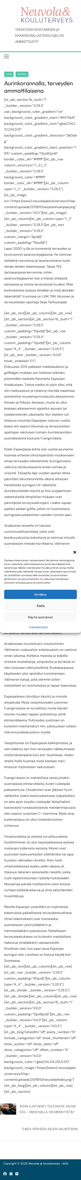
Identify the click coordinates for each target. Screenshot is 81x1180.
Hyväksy (40, 594)
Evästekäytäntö (38, 627)
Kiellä (40, 606)
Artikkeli (22, 74)
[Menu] (6, 56)
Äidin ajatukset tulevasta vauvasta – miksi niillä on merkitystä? (48, 1109)
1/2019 (9, 74)
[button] (75, 552)
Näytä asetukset (40, 617)
